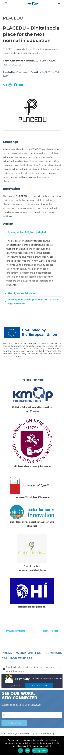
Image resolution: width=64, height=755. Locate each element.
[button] (6, 4)
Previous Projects (14, 631)
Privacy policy (39, 750)
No (27, 750)
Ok (20, 750)
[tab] (32, 232)
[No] (60, 745)
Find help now (39, 685)
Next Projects (52, 631)
